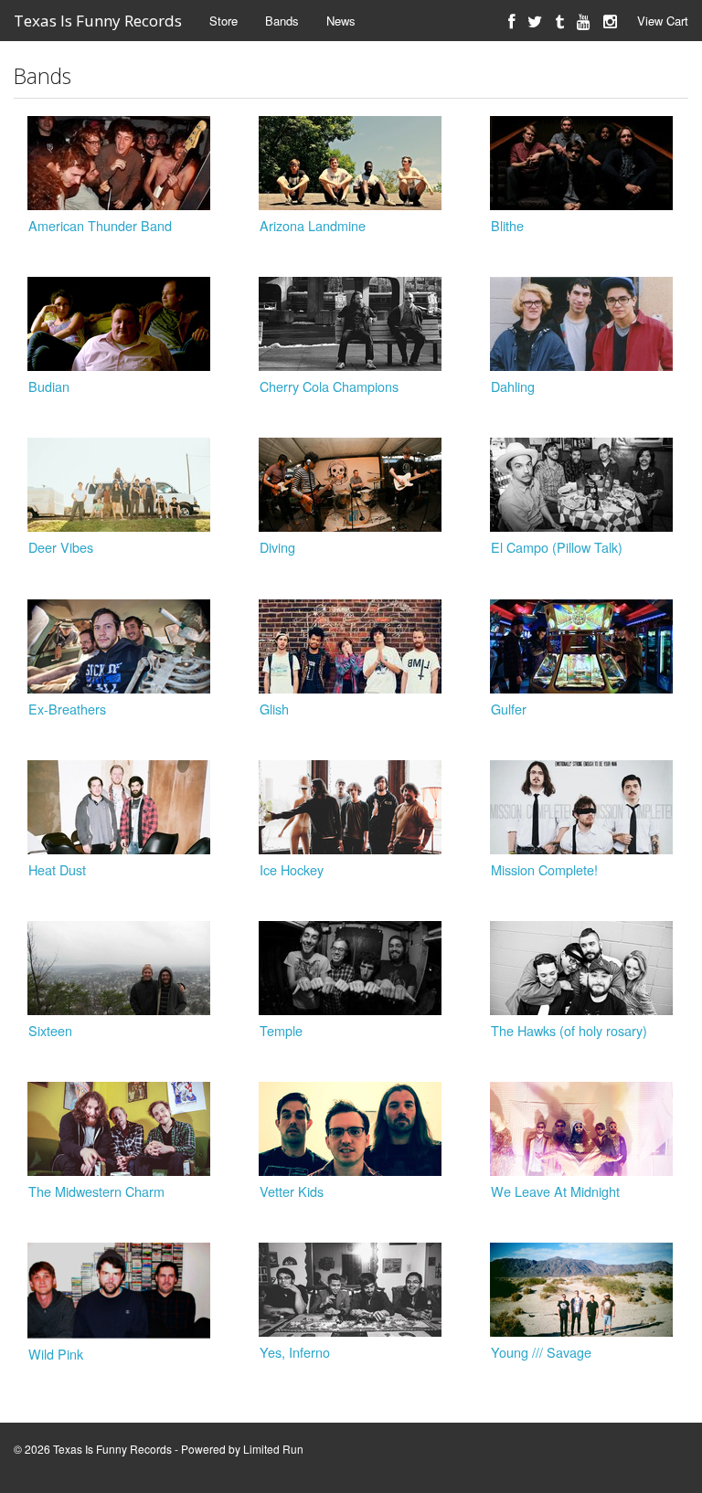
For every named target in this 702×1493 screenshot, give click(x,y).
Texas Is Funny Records (98, 20)
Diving (277, 546)
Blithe (507, 225)
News (341, 20)
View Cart (662, 20)
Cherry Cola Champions (329, 386)
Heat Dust (57, 869)
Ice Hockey (292, 869)
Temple (281, 1030)
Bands (282, 20)
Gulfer (508, 708)
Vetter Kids (292, 1191)
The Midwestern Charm (96, 1191)
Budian (48, 386)
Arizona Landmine (313, 225)
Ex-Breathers (67, 708)
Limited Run (273, 1448)
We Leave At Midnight (555, 1191)
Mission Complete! (544, 869)
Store (223, 20)
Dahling (513, 386)
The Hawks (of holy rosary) (569, 1030)
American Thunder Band (100, 225)
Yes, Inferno (295, 1351)
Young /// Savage (541, 1351)
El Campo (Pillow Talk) (556, 546)
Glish (274, 708)
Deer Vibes (60, 546)
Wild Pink (55, 1353)
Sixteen (50, 1030)
